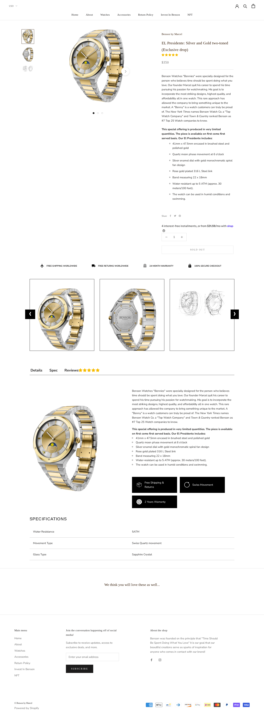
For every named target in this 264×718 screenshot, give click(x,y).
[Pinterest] (180, 216)
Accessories (124, 14)
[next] (125, 71)
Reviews (90, 370)
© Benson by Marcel (23, 703)
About (89, 14)
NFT (190, 14)
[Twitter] (175, 216)
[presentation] (30, 314)
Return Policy (145, 14)
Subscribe (79, 668)
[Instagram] (160, 660)
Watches (105, 14)
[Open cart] (253, 6)
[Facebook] (170, 216)
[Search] (245, 6)
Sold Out (197, 249)
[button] (170, 55)
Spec (53, 370)
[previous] (61, 71)
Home (74, 14)
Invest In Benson (170, 14)
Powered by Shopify (26, 708)
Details (36, 370)
